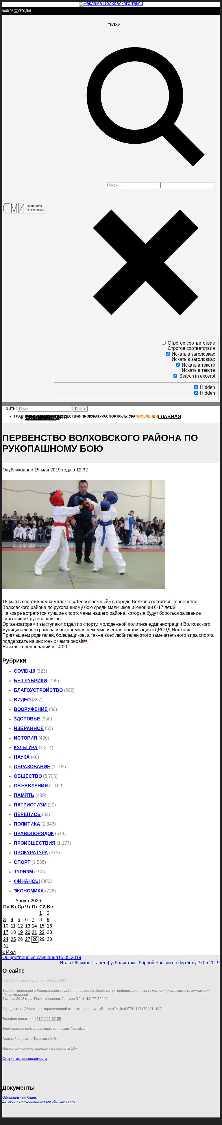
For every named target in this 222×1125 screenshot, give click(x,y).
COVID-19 (24, 671)
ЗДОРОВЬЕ (27, 718)
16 (49, 925)
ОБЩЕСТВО (28, 776)
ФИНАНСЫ (27, 881)
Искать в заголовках (193, 354)
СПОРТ (22, 862)
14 (34, 925)
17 (5, 932)
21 (34, 932)
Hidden (207, 387)
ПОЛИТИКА (27, 824)
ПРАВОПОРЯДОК (34, 833)
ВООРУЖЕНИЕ (31, 709)
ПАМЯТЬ (24, 795)
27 (27, 939)
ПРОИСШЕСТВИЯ (35, 843)
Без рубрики (30, 680)
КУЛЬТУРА (26, 747)
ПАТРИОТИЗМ (30, 804)
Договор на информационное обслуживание (38, 1102)
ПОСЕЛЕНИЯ (40, 418)
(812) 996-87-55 (48, 1019)
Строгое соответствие (191, 343)
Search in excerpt (197, 376)
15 (42, 925)
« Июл (9, 952)
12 (20, 925)
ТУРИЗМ (23, 871)
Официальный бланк (19, 1097)
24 (5, 939)
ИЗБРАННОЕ (29, 728)
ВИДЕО (22, 699)
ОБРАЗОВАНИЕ (32, 766)
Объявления (31, 785)
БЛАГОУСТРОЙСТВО (38, 690)
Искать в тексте (198, 365)
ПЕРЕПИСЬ (27, 814)
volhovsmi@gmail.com (70, 1029)
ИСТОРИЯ (25, 738)
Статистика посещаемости (24, 1059)
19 (20, 932)
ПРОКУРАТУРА (31, 852)
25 (13, 939)
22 (42, 932)
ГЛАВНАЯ (169, 416)
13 (27, 925)
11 (13, 925)
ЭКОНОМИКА (29, 890)
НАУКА (22, 757)
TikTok (114, 25)
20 (27, 932)
